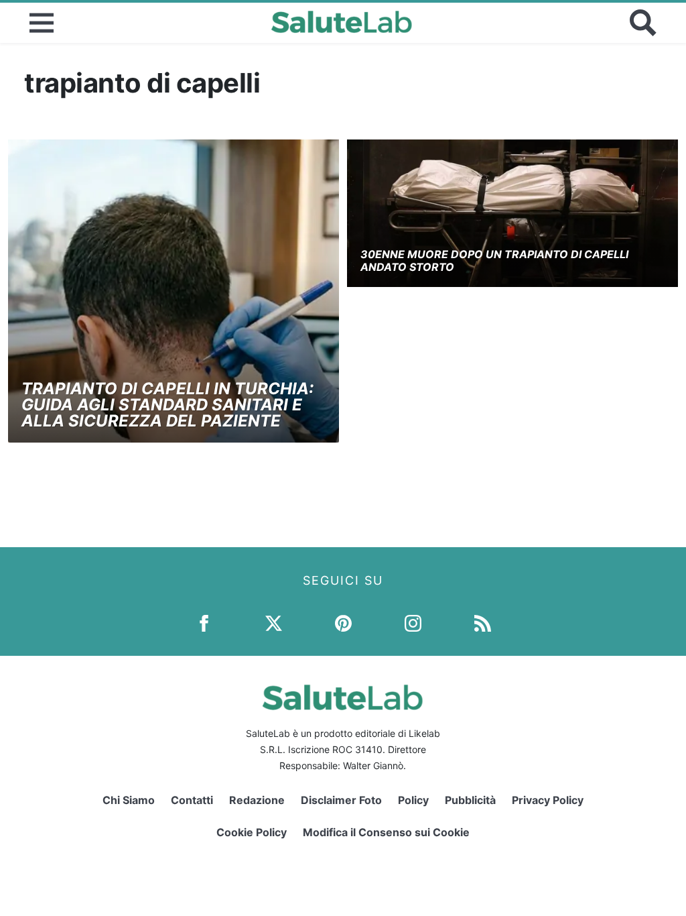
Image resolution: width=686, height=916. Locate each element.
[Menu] (41, 23)
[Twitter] (273, 623)
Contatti (192, 800)
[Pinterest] (343, 623)
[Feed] (482, 623)
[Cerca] (643, 22)
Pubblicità (470, 800)
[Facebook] (204, 623)
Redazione (257, 800)
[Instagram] (413, 623)
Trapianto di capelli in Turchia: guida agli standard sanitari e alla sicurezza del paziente (167, 405)
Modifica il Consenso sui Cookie (386, 832)
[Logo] (342, 23)
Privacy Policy (548, 800)
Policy (413, 800)
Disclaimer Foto (341, 800)
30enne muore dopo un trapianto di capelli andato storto (494, 260)
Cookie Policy (251, 832)
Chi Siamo (128, 800)
